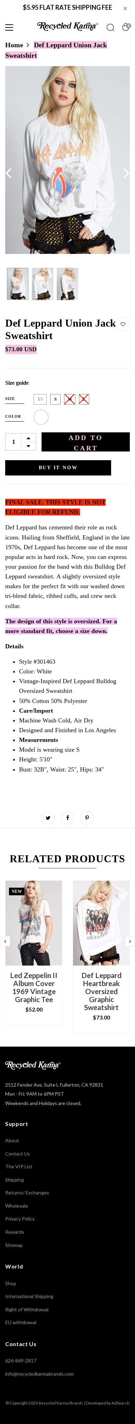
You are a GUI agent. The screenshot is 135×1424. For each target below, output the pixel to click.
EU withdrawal (20, 1322)
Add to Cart (86, 442)
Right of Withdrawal (26, 1309)
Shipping (14, 1180)
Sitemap (14, 1245)
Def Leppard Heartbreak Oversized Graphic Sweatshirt (101, 991)
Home (14, 45)
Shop (10, 1283)
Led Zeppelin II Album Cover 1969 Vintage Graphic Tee (33, 987)
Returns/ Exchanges (27, 1192)
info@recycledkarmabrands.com (39, 1374)
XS (40, 399)
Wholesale (16, 1206)
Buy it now (58, 467)
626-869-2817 (20, 1360)
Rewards (14, 1232)
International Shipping (29, 1296)
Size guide (17, 383)
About (12, 1140)
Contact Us (17, 1154)
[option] (67, 160)
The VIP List (19, 1166)
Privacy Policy (20, 1219)
